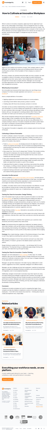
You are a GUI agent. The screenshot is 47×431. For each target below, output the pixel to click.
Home (3, 6)
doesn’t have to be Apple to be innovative (23, 177)
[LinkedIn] (36, 429)
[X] (44, 429)
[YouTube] (39, 429)
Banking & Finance (28, 401)
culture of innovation (13, 144)
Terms (21, 428)
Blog (6, 6)
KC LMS (15, 392)
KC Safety (15, 397)
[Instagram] (41, 429)
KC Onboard (15, 401)
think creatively (24, 254)
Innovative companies (37, 116)
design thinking (8, 198)
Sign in (29, 2)
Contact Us (38, 399)
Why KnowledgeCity (40, 397)
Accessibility (29, 428)
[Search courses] (26, 2)
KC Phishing (15, 399)
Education (27, 406)
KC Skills (15, 405)
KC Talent (15, 406)
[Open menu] (43, 2)
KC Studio (15, 394)
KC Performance (16, 408)
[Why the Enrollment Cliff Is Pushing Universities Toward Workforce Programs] (34, 319)
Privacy (17, 428)
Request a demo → (7, 379)
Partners (37, 401)
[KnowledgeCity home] (8, 2)
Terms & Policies (39, 404)
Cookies (24, 428)
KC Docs (15, 395)
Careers (37, 403)
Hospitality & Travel (28, 399)
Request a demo (37, 2)
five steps (17, 210)
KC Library (15, 390)
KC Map (15, 403)
